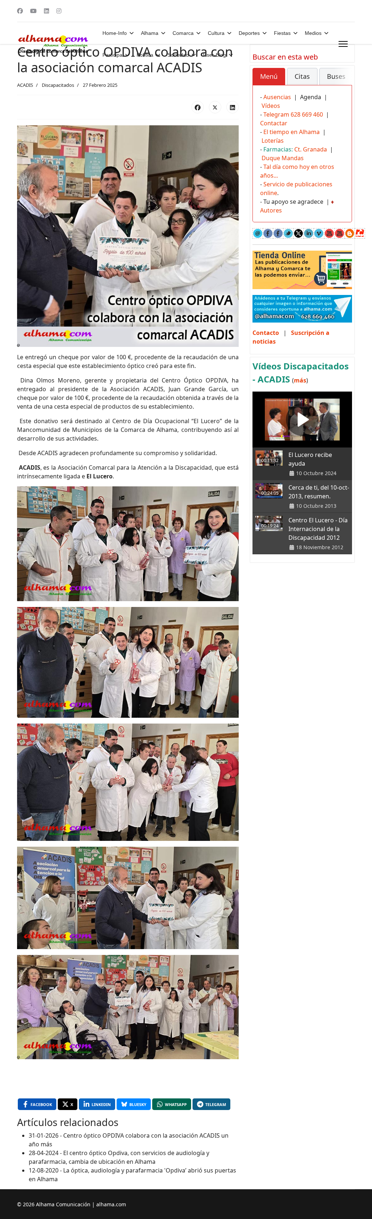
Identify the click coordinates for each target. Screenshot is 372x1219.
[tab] (268, 76)
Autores (271, 210)
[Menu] (343, 44)
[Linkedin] (46, 11)
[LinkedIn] (232, 107)
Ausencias (277, 97)
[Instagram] (58, 11)
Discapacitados (58, 85)
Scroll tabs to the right (343, 81)
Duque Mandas (283, 158)
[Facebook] (20, 11)
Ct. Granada (310, 149)
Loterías (273, 141)
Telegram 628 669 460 (293, 114)
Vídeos (271, 106)
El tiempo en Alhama (291, 132)
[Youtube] (33, 11)
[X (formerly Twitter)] (215, 107)
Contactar (273, 123)
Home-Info (114, 33)
